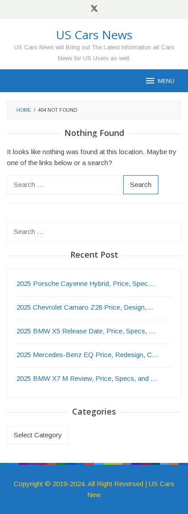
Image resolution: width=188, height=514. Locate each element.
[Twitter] (94, 9)
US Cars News (94, 34)
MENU (166, 81)
